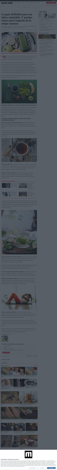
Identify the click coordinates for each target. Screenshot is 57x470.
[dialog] (28, 460)
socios (7, 460)
